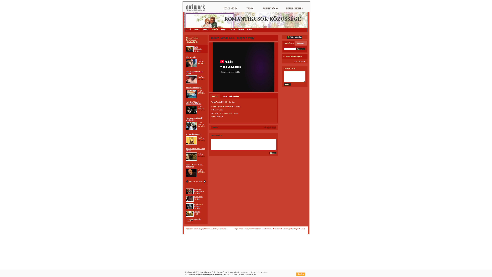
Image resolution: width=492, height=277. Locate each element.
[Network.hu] (195, 8)
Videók (215, 29)
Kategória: (215, 110)
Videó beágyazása (231, 96)
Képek (205, 29)
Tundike (197, 212)
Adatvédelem (267, 229)
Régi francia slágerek (198, 205)
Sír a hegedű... (191, 57)
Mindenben (301, 43)
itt (255, 274)
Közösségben (289, 43)
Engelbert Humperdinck (199, 190)
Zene (221, 110)
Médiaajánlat (277, 229)
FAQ (303, 229)
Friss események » (300, 61)
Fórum (232, 29)
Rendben (301, 274)
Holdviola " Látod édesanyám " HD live (193, 103)
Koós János (198, 197)
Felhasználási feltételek (253, 229)
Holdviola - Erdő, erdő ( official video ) (194, 119)
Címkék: (214, 106)
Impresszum (239, 229)
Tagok (196, 29)
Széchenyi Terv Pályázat (292, 229)
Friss (249, 29)
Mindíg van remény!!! (193, 88)
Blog (223, 29)
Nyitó (188, 29)
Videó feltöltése (296, 37)
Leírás (215, 96)
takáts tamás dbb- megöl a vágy (229, 106)
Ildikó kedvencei (198, 48)
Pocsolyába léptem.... (194, 134)
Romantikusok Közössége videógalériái (192, 40)
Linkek (241, 29)
